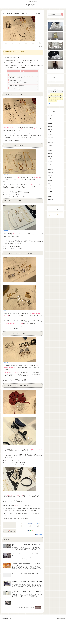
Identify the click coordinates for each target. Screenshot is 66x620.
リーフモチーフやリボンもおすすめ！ (16, 77)
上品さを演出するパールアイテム (15, 80)
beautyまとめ (6, 174)
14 (49, 97)
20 (62, 97)
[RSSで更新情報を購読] (32, 531)
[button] (40, 43)
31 (55, 100)
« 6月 (49, 103)
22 (51, 99)
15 (51, 97)
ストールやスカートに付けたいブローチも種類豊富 (18, 82)
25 (57, 99)
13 (62, 95)
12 (60, 95)
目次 (22, 71)
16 (53, 97)
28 (49, 100)
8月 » (52, 103)
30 (53, 100)
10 (55, 95)
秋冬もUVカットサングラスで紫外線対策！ (17, 85)
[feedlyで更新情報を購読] (30, 531)
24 (55, 99)
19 (60, 97)
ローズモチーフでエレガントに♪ (15, 74)
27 (62, 99)
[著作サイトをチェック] (28, 531)
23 (53, 99)
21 (49, 99)
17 (55, 97)
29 (51, 100)
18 (57, 97)
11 (57, 95)
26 (60, 99)
